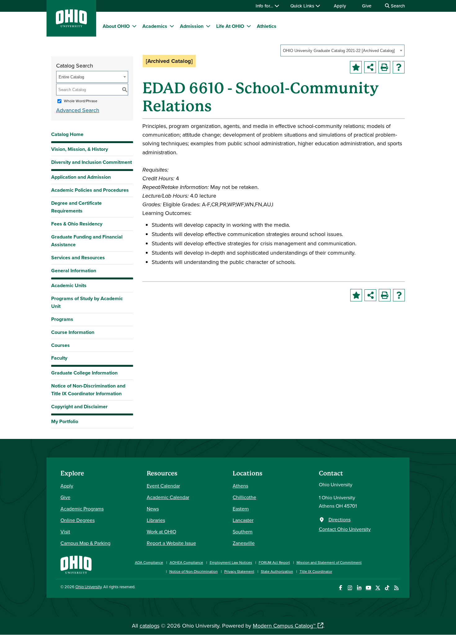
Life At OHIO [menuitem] (230, 26)
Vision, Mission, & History (79, 149)
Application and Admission (81, 177)
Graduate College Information (84, 374)
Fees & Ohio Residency (76, 223)
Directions (340, 519)
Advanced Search (77, 110)
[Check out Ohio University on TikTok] (387, 588)
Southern (243, 531)
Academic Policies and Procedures (90, 190)
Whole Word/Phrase (80, 100)
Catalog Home (67, 134)
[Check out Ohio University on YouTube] (368, 588)
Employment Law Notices (231, 562)
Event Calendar (163, 485)
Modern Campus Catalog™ (284, 625)
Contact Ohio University (345, 529)
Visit (65, 531)
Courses (60, 345)
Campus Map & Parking (85, 543)
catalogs (149, 625)
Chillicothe (244, 497)
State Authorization (277, 571)
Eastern (241, 508)
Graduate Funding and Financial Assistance (87, 240)
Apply (340, 5)
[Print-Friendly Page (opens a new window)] (384, 67)
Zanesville (244, 543)
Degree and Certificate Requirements (76, 206)
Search (397, 5)
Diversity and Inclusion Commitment (91, 162)
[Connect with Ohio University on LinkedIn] (359, 588)
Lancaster (243, 520)
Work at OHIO (161, 531)
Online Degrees (77, 520)
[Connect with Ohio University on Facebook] (340, 588)
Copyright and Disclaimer (79, 406)
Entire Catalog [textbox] (71, 77)
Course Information (72, 332)
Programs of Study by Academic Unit (87, 302)
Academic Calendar (168, 497)
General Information (73, 270)
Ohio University (88, 586)
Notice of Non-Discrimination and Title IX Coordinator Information (88, 389)
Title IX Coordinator (316, 571)
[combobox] (342, 50)
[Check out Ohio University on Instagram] (350, 588)
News (153, 508)
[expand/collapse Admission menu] (208, 26)
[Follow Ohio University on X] (378, 588)
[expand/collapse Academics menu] (171, 26)
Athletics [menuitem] (266, 26)
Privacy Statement (239, 571)
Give (366, 5)
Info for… (265, 5)
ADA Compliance (149, 562)
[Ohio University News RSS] (396, 588)
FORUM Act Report (274, 562)
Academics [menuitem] (154, 26)
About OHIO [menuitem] (116, 26)
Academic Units (69, 285)
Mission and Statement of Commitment (329, 562)
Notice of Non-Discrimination (193, 571)
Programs (62, 319)
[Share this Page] (370, 67)
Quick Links (302, 5)
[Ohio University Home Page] (76, 564)
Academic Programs (82, 508)
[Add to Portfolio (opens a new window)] (356, 67)
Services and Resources (78, 257)
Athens (240, 485)
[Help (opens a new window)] (399, 67)
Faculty (59, 357)
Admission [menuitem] (191, 26)
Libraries (156, 520)
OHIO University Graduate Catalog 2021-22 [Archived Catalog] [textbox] (339, 50)
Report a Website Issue (171, 543)
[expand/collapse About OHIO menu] (134, 26)
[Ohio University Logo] (71, 25)
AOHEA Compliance (186, 562)
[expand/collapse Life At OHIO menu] (248, 26)
